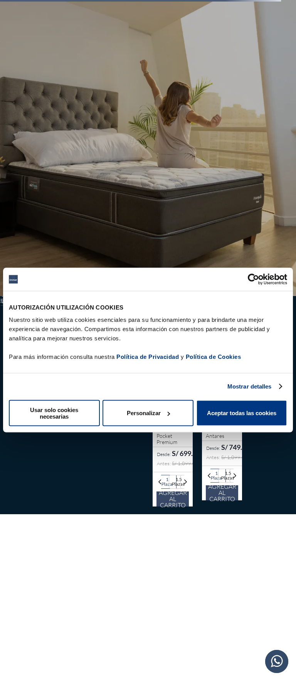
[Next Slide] (185, 482)
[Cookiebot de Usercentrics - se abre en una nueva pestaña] (253, 279)
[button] (167, 482)
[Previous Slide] (160, 482)
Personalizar (144, 413)
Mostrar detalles (249, 386)
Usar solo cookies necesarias (54, 412)
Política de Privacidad (147, 356)
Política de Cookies (213, 356)
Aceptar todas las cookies (241, 413)
